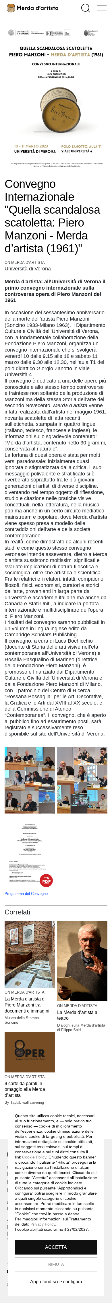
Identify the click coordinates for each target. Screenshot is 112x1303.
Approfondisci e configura (56, 1281)
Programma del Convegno (26, 894)
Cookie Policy (34, 1157)
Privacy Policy (42, 1224)
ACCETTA (56, 1247)
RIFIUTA (56, 1264)
